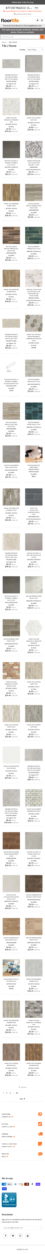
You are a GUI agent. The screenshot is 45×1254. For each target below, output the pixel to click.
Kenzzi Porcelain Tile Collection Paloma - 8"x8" (33, 163)
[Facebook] (5, 1235)
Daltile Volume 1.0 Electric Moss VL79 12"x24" (34, 555)
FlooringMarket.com (32, 26)
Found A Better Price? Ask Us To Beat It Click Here (23, 11)
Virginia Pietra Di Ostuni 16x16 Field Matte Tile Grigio (11, 811)
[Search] (42, 37)
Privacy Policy (7, 1146)
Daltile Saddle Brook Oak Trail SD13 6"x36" (11, 424)
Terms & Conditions (9, 1144)
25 (17, 1093)
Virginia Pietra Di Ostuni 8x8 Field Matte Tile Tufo (11, 555)
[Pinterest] (12, 1235)
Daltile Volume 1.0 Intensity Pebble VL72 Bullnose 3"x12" (11, 381)
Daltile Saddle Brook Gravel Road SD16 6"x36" (33, 206)
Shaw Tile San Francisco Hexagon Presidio (33, 641)
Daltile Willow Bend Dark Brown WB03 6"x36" (11, 854)
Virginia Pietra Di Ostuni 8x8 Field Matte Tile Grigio (33, 77)
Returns (5, 1124)
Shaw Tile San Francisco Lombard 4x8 (33, 1022)
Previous (23, 1087)
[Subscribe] (40, 1228)
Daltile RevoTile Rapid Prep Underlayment (34, 467)
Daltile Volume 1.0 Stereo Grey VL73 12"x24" (34, 854)
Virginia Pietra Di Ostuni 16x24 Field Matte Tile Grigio (33, 768)
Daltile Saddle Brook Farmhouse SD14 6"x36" (11, 249)
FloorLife (25, 1249)
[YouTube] (27, 1235)
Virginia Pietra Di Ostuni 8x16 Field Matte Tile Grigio (11, 77)
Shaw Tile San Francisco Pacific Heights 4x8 (11, 684)
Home (4, 42)
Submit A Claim (7, 1127)
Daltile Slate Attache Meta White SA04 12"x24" (11, 897)
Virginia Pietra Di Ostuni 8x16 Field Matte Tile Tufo (11, 336)
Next (21, 1099)
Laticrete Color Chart (23, 14)
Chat (36, 8)
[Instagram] (20, 1235)
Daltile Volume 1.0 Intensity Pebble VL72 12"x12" (11, 598)
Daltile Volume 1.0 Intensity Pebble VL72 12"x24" (11, 163)
